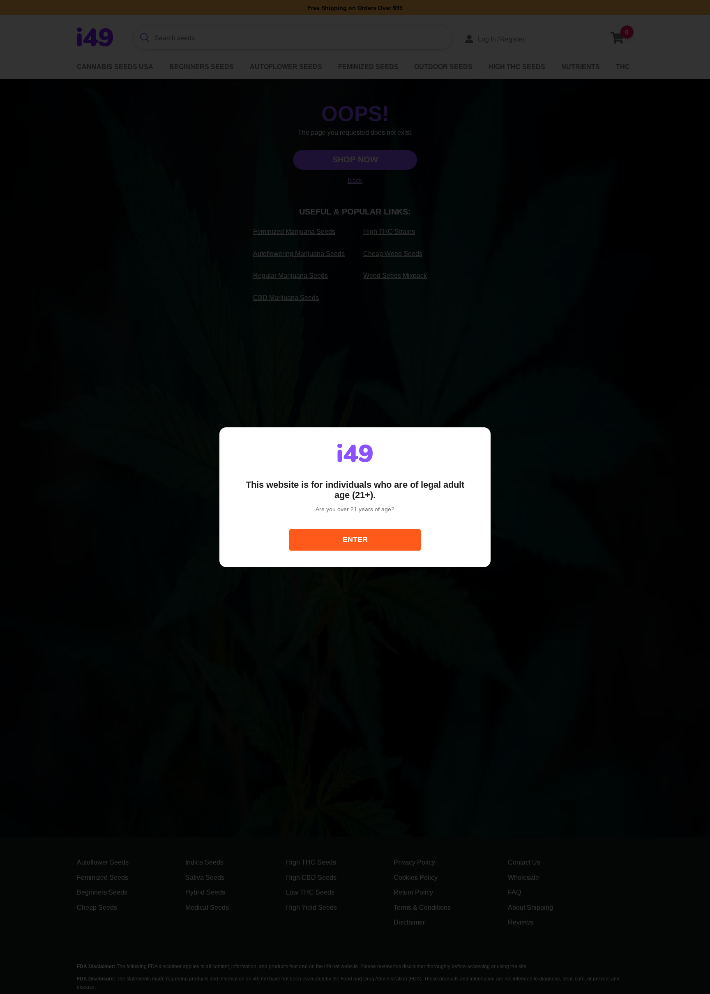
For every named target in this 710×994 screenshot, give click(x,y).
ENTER (355, 539)
